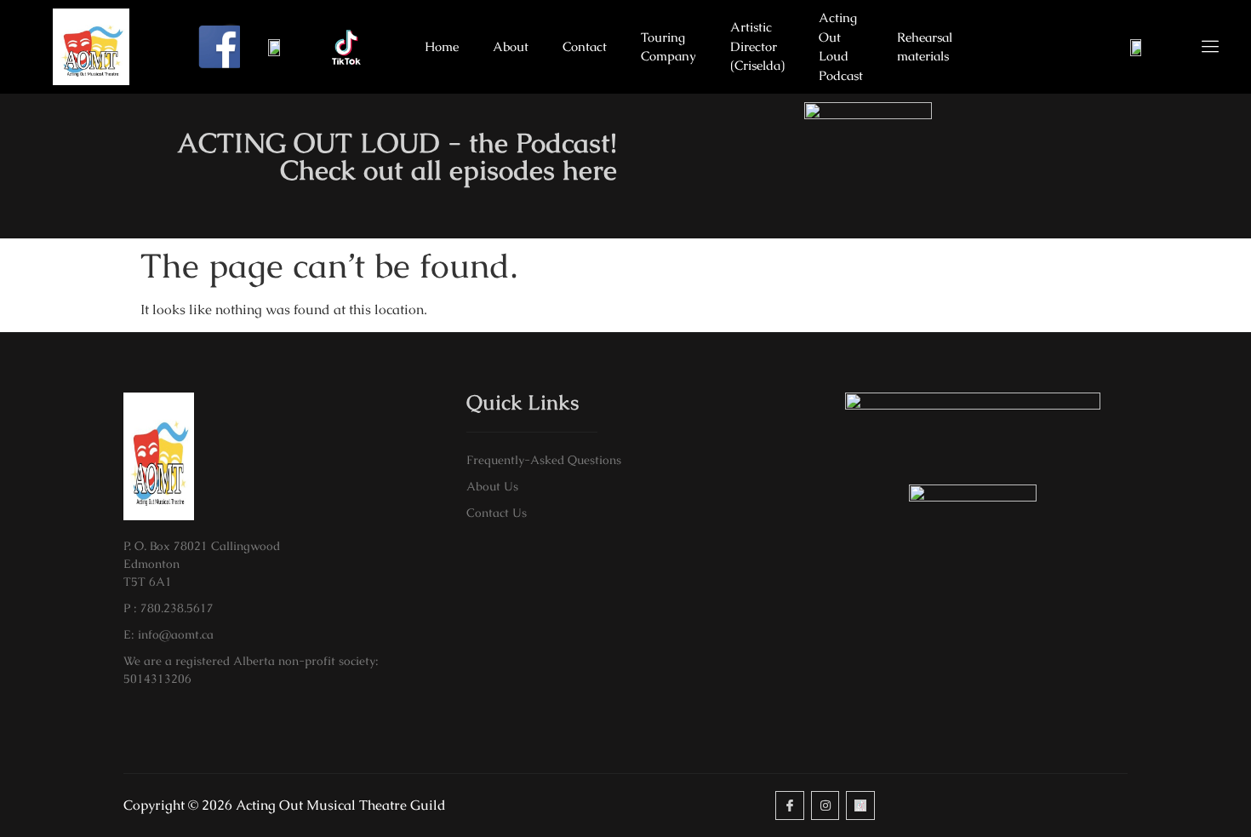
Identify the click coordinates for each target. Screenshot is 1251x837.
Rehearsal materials (924, 47)
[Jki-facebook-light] (789, 805)
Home (442, 46)
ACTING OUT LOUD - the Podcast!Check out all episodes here (397, 156)
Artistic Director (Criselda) (757, 46)
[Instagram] (825, 805)
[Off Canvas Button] (1200, 47)
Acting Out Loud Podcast (841, 47)
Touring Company (668, 47)
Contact (585, 46)
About (510, 46)
